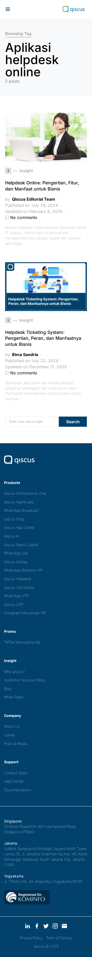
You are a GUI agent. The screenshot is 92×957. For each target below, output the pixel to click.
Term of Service (59, 938)
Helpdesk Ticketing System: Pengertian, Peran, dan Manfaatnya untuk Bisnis (43, 338)
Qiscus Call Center (19, 587)
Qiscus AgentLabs (19, 502)
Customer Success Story (24, 680)
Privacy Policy (31, 938)
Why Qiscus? (14, 671)
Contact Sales (15, 773)
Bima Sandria (25, 354)
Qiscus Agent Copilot (21, 544)
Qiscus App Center (19, 527)
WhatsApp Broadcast (21, 510)
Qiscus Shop (14, 519)
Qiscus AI (11, 536)
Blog (7, 688)
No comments (23, 217)
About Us (11, 726)
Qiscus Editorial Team (33, 199)
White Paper (14, 697)
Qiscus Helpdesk (17, 579)
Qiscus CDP (13, 604)
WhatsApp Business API (23, 570)
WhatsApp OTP (16, 596)
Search (73, 421)
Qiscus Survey (15, 562)
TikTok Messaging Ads (22, 642)
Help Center (14, 781)
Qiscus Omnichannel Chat (25, 493)
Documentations (17, 790)
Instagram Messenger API (25, 613)
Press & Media (15, 743)
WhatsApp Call (16, 553)
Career (9, 735)
